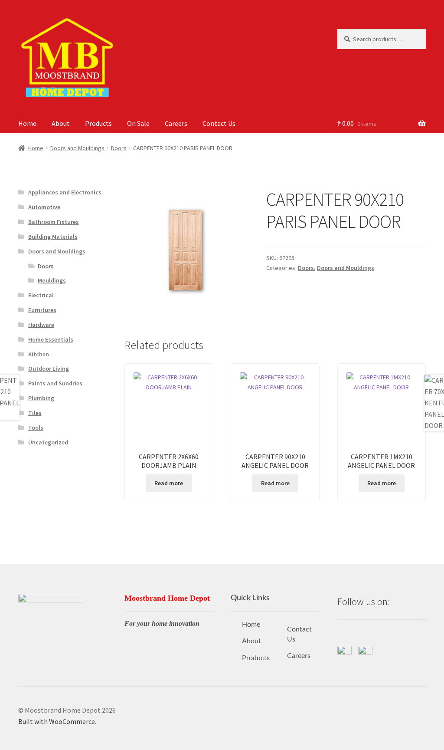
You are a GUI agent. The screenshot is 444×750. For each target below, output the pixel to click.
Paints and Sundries (55, 383)
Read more (168, 483)
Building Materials (53, 236)
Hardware (41, 325)
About (61, 123)
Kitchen (38, 354)
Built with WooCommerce (56, 721)
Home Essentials (50, 339)
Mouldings (52, 280)
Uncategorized (48, 442)
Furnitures (42, 310)
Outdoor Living (48, 368)
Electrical (41, 295)
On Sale (138, 123)
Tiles (35, 413)
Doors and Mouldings (77, 148)
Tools (35, 427)
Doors (119, 148)
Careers (176, 123)
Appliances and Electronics (64, 192)
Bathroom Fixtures (53, 222)
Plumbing (41, 398)
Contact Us (218, 123)
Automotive (44, 207)
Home (27, 123)
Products (98, 123)
